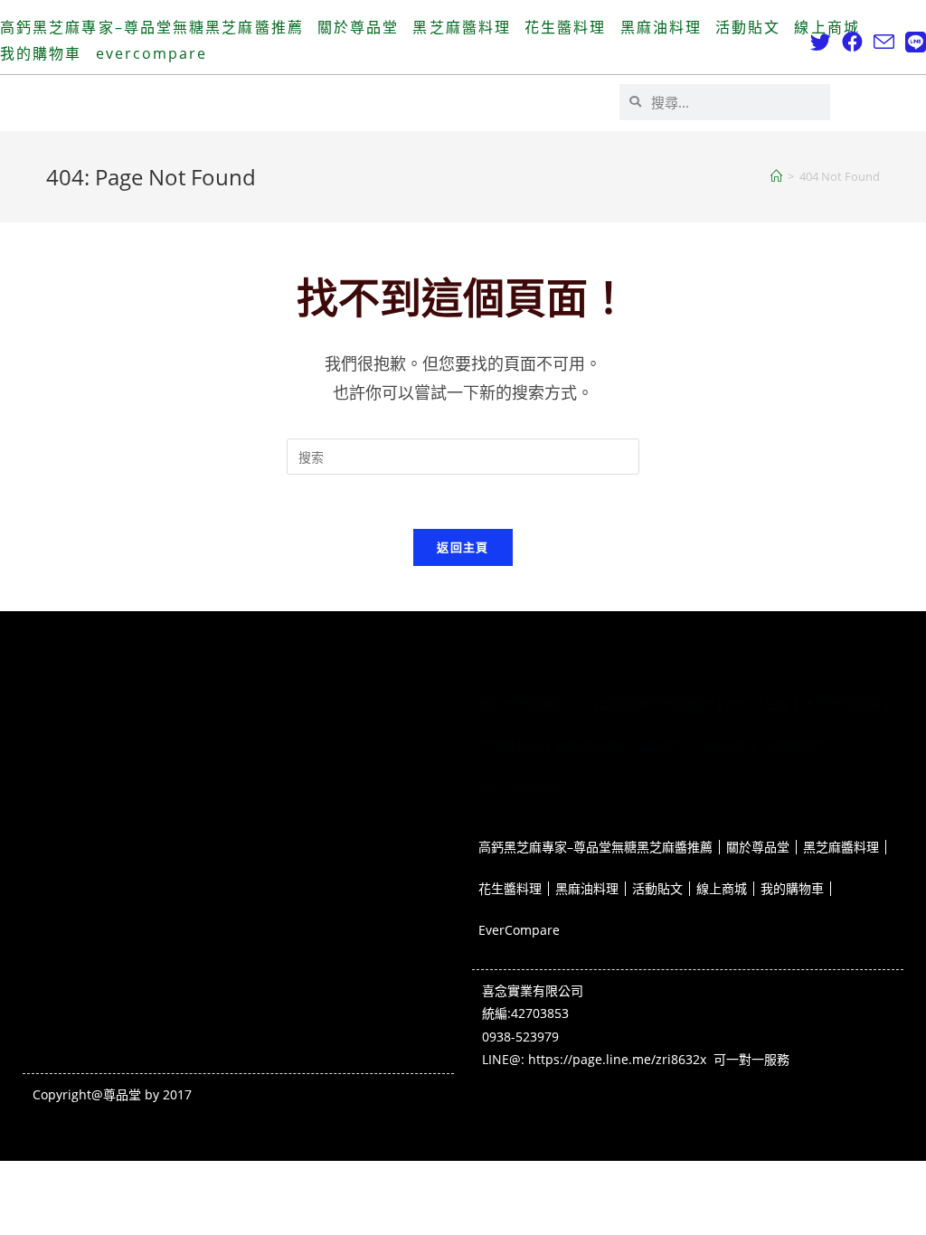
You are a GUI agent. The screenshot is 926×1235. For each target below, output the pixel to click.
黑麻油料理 (661, 27)
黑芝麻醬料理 (461, 27)
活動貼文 (747, 27)
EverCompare (152, 53)
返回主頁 (462, 547)
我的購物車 (41, 53)
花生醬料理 (565, 27)
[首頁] (776, 176)
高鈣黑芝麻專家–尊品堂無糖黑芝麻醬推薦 (152, 27)
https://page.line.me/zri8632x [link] (617, 1059)
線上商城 (826, 27)
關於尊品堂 (358, 27)
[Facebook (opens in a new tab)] (852, 42)
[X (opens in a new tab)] (820, 42)
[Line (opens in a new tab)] (913, 42)
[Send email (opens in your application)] (884, 42)
